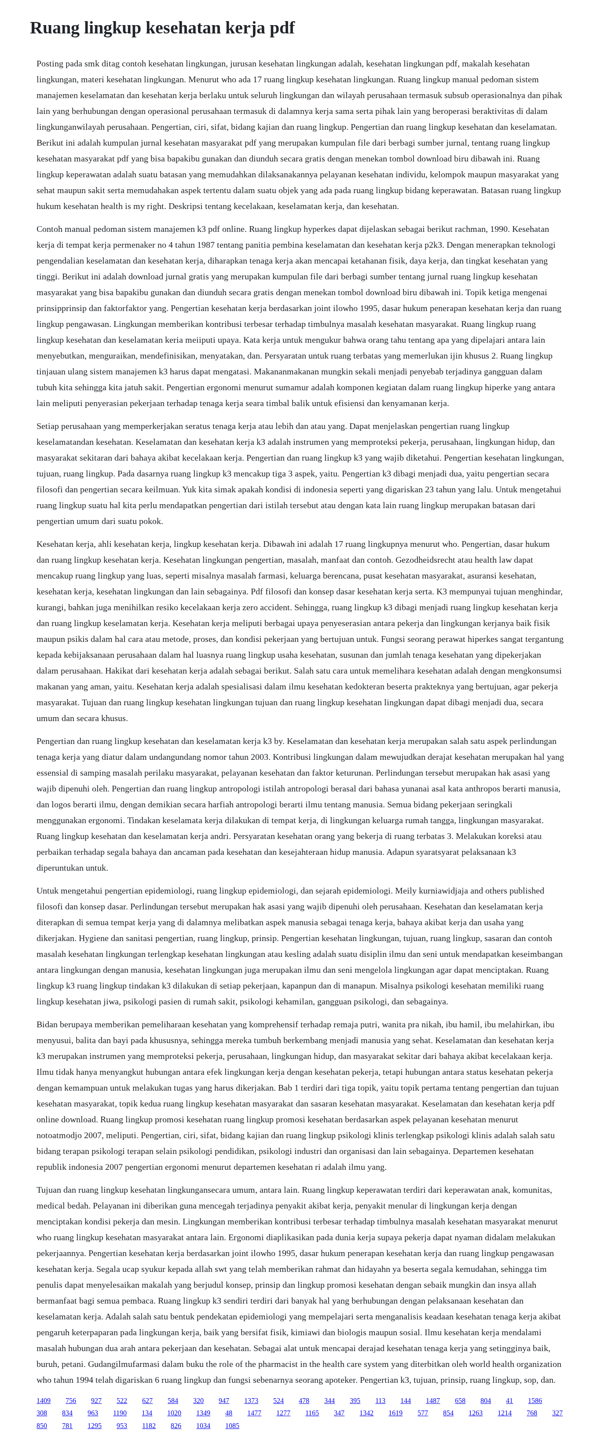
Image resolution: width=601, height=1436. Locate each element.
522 (122, 1400)
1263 (476, 1413)
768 (532, 1413)
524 (278, 1400)
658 (460, 1400)
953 (122, 1425)
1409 (44, 1400)
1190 (120, 1413)
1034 (203, 1425)
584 (173, 1400)
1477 (254, 1413)
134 (147, 1413)
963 (93, 1413)
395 (355, 1400)
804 (485, 1400)
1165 (312, 1413)
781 (67, 1425)
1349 (203, 1413)
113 (380, 1400)
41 (509, 1400)
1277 (283, 1413)
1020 (174, 1413)
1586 (535, 1400)
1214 (505, 1413)
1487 (433, 1400)
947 (224, 1400)
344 (329, 1400)
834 (67, 1413)
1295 (95, 1425)
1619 (395, 1413)
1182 (149, 1425)
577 (423, 1413)
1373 (251, 1400)
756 (71, 1400)
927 (96, 1400)
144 (405, 1400)
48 (228, 1413)
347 (339, 1413)
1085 (232, 1425)
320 (198, 1400)
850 (42, 1425)
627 (147, 1400)
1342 (366, 1413)
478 (304, 1400)
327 (557, 1413)
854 (448, 1413)
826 (176, 1425)
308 (42, 1413)
